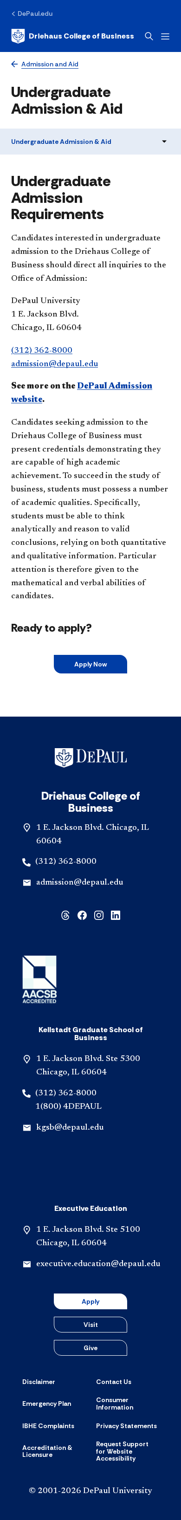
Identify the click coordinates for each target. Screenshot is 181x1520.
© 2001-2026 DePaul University (90, 1491)
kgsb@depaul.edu (69, 1128)
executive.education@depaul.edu (98, 1264)
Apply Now (90, 664)
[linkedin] (115, 914)
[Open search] (149, 36)
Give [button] (90, 1348)
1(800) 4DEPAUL (68, 1107)
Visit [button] (91, 1324)
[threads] (65, 914)
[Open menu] (165, 36)
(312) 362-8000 (41, 351)
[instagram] (98, 914)
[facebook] (82, 914)
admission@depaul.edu (54, 364)
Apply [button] (90, 1301)
